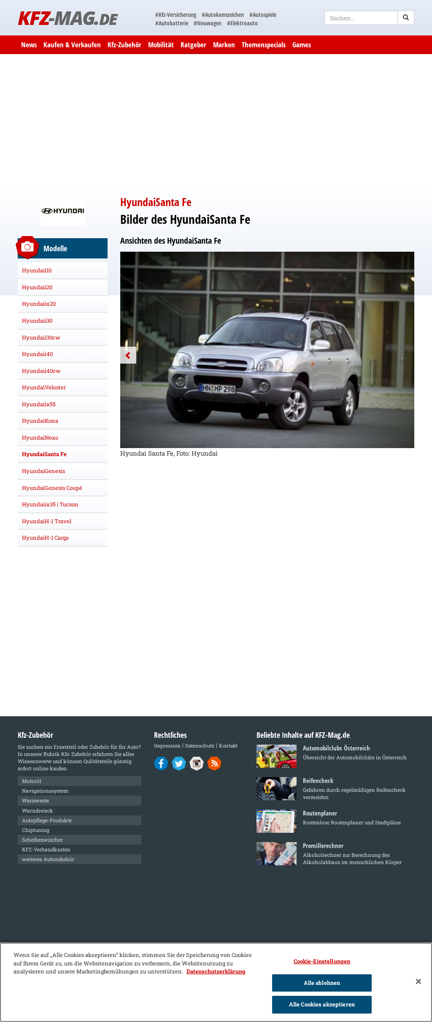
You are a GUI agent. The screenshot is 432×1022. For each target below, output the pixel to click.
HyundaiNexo (40, 437)
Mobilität (161, 44)
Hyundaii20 (37, 287)
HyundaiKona (40, 420)
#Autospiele (262, 15)
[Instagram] (196, 763)
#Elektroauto (242, 23)
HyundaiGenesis (43, 471)
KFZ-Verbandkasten (46, 849)
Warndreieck (37, 810)
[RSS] (214, 763)
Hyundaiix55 (39, 404)
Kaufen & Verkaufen (72, 44)
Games (301, 44)
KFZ (67, 17)
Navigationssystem (45, 790)
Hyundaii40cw (41, 371)
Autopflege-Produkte (47, 820)
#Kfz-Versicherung (175, 15)
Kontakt (228, 745)
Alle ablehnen (322, 983)
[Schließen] (418, 981)
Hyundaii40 (37, 354)
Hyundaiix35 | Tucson (50, 504)
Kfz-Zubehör (124, 44)
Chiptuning (35, 829)
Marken (224, 44)
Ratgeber (193, 44)
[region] (216, 982)
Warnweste (35, 800)
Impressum (167, 745)
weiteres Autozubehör (48, 859)
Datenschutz (199, 745)
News (29, 44)
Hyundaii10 (36, 270)
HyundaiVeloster (44, 387)
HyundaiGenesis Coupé (52, 488)
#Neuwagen (207, 23)
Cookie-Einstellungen (322, 961)
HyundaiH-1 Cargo (45, 537)
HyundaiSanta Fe (44, 454)
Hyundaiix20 (39, 303)
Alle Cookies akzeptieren (322, 1004)
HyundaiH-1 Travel (46, 521)
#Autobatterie (171, 23)
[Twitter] (179, 763)
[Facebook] (161, 763)
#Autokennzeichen (223, 15)
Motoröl (31, 780)
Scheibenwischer (42, 839)
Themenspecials (264, 44)
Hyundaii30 (37, 320)
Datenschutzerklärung (216, 971)
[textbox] (369, 18)
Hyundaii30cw (41, 337)
